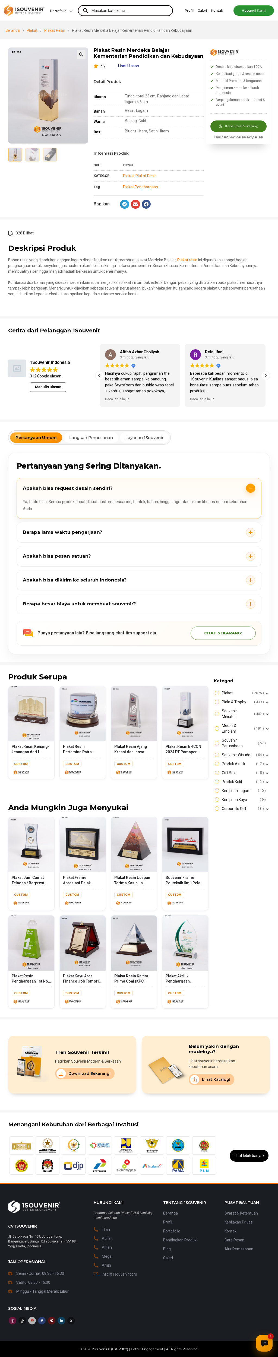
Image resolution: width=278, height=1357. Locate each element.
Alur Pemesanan (239, 1249)
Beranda (12, 30)
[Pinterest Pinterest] (51, 1320)
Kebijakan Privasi (239, 1222)
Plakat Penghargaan (140, 187)
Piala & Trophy (242, 702)
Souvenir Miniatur (242, 714)
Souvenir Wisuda (242, 755)
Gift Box (242, 773)
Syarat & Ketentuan (241, 1213)
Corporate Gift (242, 808)
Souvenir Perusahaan (243, 743)
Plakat (32, 30)
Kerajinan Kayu (243, 799)
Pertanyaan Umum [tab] (36, 437)
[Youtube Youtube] (32, 1320)
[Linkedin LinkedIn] (61, 1320)
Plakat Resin (54, 30)
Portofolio (58, 11)
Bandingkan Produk (180, 1240)
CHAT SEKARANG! (223, 633)
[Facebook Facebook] (42, 1320)
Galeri (168, 1258)
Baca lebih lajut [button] (117, 399)
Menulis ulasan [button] (48, 387)
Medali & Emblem (242, 728)
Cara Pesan (234, 1240)
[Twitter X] (71, 1320)
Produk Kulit (242, 782)
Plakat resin (187, 260)
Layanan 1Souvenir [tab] (144, 437)
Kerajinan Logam (243, 791)
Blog (167, 1249)
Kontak (230, 1231)
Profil (167, 1222)
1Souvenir (100, 1349)
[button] (253, 10)
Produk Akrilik (242, 764)
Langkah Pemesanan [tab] (91, 437)
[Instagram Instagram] (12, 1320)
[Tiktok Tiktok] (22, 1320)
